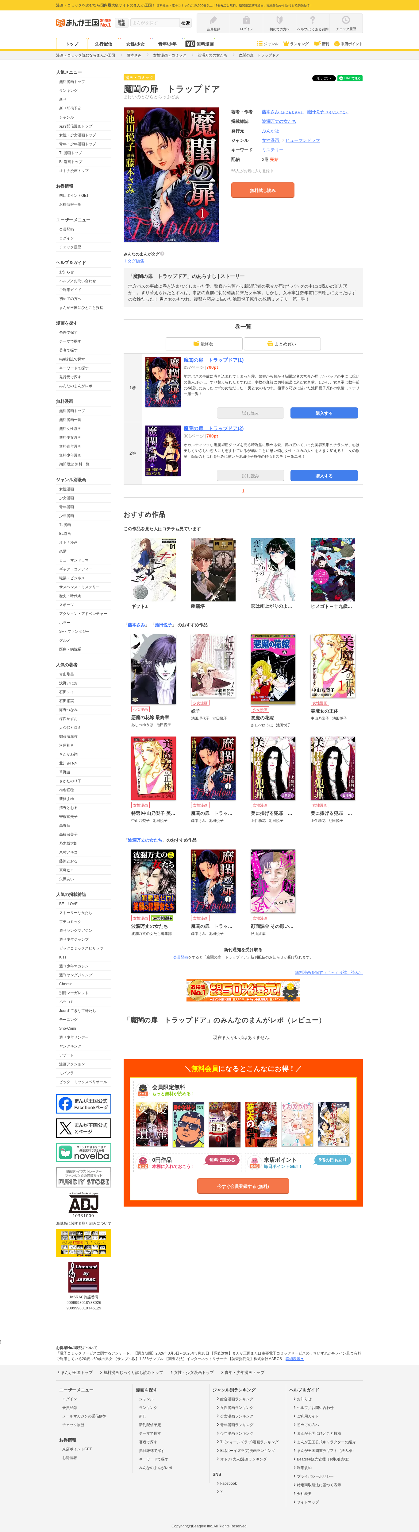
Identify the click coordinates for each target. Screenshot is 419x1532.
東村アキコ (68, 852)
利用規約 (304, 1468)
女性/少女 (135, 43)
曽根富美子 (68, 817)
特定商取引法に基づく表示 (319, 1485)
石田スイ (66, 692)
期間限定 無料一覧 (74, 464)
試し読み (250, 413)
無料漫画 (205, 43)
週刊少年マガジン (74, 966)
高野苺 (64, 825)
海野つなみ (68, 710)
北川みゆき (68, 763)
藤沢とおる (68, 861)
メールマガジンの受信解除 (84, 1416)
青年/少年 (167, 43)
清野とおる (68, 808)
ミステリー (272, 149)
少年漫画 (66, 516)
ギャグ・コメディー (75, 569)
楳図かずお (68, 719)
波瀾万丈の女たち (145, 840)
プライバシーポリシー (315, 1476)
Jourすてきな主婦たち (77, 1011)
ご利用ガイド (70, 290)
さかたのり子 (70, 781)
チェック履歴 (70, 247)
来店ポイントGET (74, 195)
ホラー (64, 622)
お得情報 (69, 1458)
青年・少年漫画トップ (77, 144)
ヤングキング (70, 1046)
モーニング (68, 1019)
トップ (71, 43)
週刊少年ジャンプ (74, 939)
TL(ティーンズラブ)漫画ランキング (249, 1442)
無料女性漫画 (70, 428)
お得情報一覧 (70, 204)
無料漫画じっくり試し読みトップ (133, 1372)
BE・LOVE (68, 904)
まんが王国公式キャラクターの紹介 (326, 1442)
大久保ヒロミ (70, 727)
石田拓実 (66, 701)
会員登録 (66, 229)
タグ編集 (135, 261)
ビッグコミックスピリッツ (81, 948)
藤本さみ (283, 111)
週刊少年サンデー (74, 1037)
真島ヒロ (66, 870)
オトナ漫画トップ (74, 171)
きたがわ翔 (68, 754)
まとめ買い (285, 343)
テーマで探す (70, 341)
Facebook (228, 1483)
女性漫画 (66, 489)
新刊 (325, 44)
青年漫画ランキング (236, 1425)
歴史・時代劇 (70, 596)
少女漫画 (66, 498)
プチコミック (70, 922)
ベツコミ (66, 1002)
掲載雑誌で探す (72, 359)
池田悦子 (327, 111)
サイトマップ (308, 1502)
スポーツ (66, 605)
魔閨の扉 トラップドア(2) (214, 428)
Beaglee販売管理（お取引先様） (324, 1459)
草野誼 (64, 772)
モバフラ (66, 1073)
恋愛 (63, 551)
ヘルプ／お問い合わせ (77, 281)
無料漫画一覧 (70, 420)
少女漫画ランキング (236, 1416)
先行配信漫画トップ (75, 126)
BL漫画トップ (70, 162)
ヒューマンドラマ (74, 560)
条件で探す (68, 332)
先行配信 (103, 43)
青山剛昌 (66, 674)
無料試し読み (263, 190)
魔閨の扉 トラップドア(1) (214, 360)
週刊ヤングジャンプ (75, 975)
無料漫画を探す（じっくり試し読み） (329, 972)
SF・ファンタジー (74, 631)
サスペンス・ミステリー (79, 587)
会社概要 (304, 1493)
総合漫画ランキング (236, 1399)
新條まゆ (66, 799)
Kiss (62, 957)
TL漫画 (65, 525)
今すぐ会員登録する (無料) (243, 1186)
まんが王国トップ (77, 1372)
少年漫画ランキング (236, 1433)
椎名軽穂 (66, 790)
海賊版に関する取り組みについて (83, 1223)
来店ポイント (352, 44)
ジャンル (271, 44)
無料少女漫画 (70, 437)
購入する (324, 413)
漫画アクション (72, 1064)
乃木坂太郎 (68, 843)
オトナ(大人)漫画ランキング (243, 1459)
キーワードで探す (74, 368)
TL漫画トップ (70, 153)
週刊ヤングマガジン (75, 930)
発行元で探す (70, 377)
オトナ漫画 (68, 542)
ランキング (299, 44)
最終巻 (207, 343)
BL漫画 (65, 533)
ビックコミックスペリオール (83, 1082)
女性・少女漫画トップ (77, 135)
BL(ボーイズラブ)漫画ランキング (247, 1450)
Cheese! (66, 984)
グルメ (64, 640)
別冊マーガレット (74, 993)
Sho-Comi (67, 1028)
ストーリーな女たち (75, 913)
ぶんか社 (270, 130)
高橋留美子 (68, 834)
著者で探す (68, 350)
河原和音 (66, 745)
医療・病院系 (70, 649)
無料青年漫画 (70, 446)
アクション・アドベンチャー (83, 614)
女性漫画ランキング (236, 1408)
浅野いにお (68, 683)
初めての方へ (70, 299)
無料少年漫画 (70, 455)
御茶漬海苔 (68, 736)
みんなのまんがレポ (75, 386)
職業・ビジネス (72, 578)
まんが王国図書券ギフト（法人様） (326, 1450)
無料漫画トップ (72, 82)
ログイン (66, 238)
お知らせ (66, 272)
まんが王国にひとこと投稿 (81, 307)
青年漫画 (66, 507)
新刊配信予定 (70, 108)
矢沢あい (66, 879)
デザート (66, 1055)
